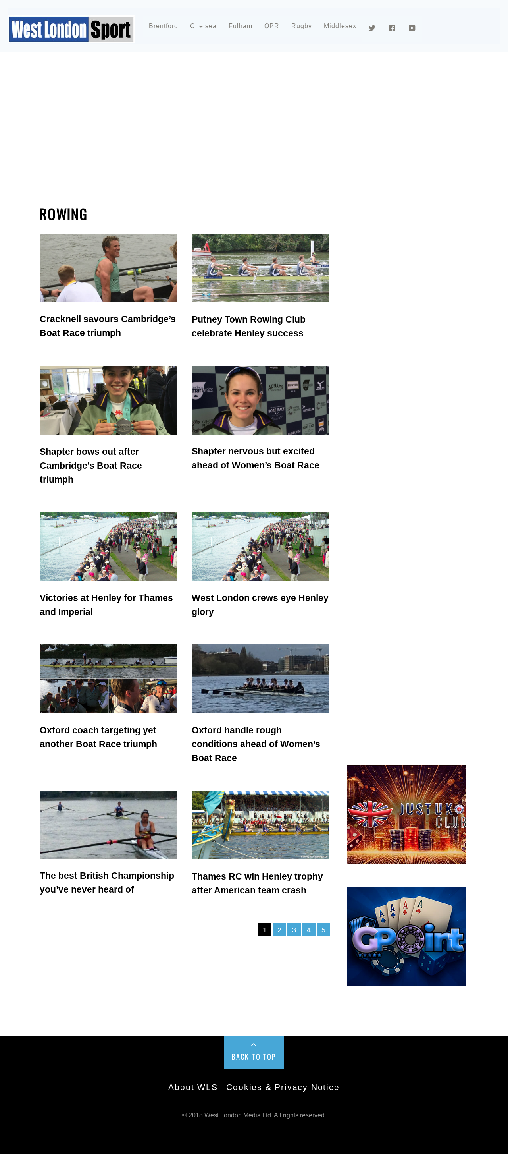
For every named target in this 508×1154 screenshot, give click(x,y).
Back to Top (254, 1057)
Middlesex (340, 26)
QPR (271, 26)
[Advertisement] (254, 128)
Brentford (163, 26)
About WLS (192, 1087)
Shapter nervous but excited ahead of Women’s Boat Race (255, 458)
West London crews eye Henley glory (260, 605)
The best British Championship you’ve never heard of (107, 882)
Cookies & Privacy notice (282, 1087)
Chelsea (203, 26)
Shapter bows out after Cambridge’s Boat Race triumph (91, 466)
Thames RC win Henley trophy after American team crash (257, 883)
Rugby (301, 26)
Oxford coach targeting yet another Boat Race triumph (98, 737)
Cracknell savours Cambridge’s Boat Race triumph (108, 326)
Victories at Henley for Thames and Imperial (106, 605)
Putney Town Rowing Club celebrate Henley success (249, 326)
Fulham (240, 26)
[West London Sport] (71, 36)
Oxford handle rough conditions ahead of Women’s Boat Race (256, 744)
